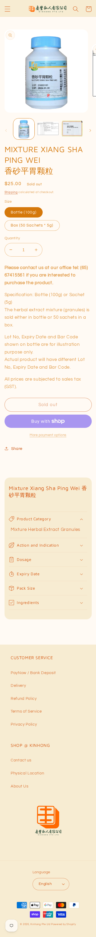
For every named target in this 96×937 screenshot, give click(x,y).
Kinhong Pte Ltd (40, 924)
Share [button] (16, 448)
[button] (7, 9)
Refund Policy (24, 698)
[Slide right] (90, 130)
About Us (19, 786)
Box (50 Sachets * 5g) (32, 225)
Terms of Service (26, 711)
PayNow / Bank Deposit (33, 673)
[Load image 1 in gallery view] (24, 129)
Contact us (21, 760)
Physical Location (27, 773)
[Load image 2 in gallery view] (48, 129)
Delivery (18, 685)
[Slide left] (6, 130)
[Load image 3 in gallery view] (72, 129)
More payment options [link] (48, 435)
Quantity (12, 238)
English (45, 884)
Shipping (11, 192)
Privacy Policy (24, 724)
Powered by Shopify (63, 924)
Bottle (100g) (24, 212)
